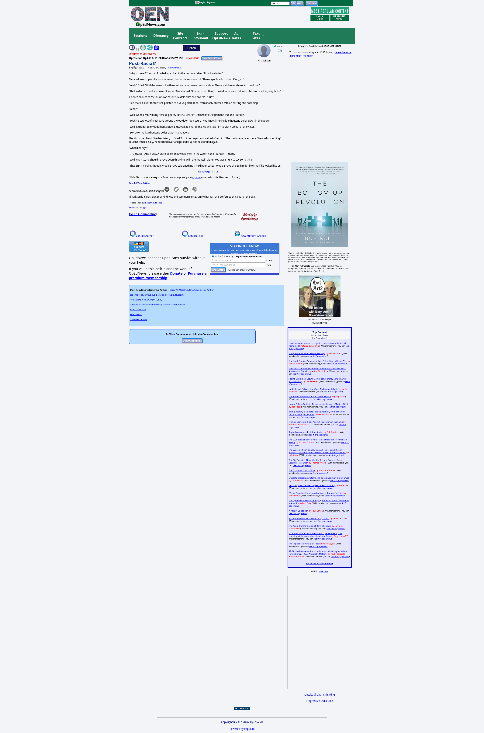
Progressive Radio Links (319, 701)
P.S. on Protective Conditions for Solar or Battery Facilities (316, 493)
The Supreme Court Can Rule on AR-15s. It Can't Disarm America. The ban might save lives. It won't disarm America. (317, 451)
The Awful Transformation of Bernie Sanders (310, 526)
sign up (196, 177)
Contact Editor (196, 236)
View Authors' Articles (253, 236)
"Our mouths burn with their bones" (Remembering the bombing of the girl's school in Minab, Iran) (315, 534)
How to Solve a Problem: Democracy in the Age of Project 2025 (318, 404)
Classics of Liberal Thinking (319, 694)
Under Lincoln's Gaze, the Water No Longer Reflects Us (315, 389)
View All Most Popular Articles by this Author (192, 290)
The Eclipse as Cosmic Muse (302, 470)
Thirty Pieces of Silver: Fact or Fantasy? (307, 353)
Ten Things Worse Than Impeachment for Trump (312, 485)
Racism (148, 202)
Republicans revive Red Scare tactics (306, 432)
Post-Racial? (142, 63)
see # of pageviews (318, 356)
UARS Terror (136, 314)
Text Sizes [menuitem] (256, 35)
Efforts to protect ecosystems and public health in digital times (319, 478)
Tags (157, 202)
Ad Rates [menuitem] (236, 35)
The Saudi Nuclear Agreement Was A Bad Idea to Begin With (318, 361)
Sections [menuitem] (140, 35)
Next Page (204, 171)
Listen (191, 48)
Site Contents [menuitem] (180, 35)
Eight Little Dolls (138, 309)
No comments (174, 67)
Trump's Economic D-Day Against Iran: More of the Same (316, 422)
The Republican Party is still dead (305, 543)
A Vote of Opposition (298, 510)
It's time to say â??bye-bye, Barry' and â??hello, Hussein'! (157, 295)
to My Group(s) (137, 207)
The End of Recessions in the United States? (310, 396)
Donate (176, 273)
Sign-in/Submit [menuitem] (200, 35)
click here (323, 571)
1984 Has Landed (138, 319)
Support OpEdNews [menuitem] (219, 35)
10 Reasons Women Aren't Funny (146, 299)
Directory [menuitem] (160, 35)
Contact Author (145, 236)
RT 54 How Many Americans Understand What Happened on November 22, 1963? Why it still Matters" (318, 552)
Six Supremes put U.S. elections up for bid (309, 518)
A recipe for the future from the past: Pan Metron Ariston (157, 304)
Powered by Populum (242, 729)
